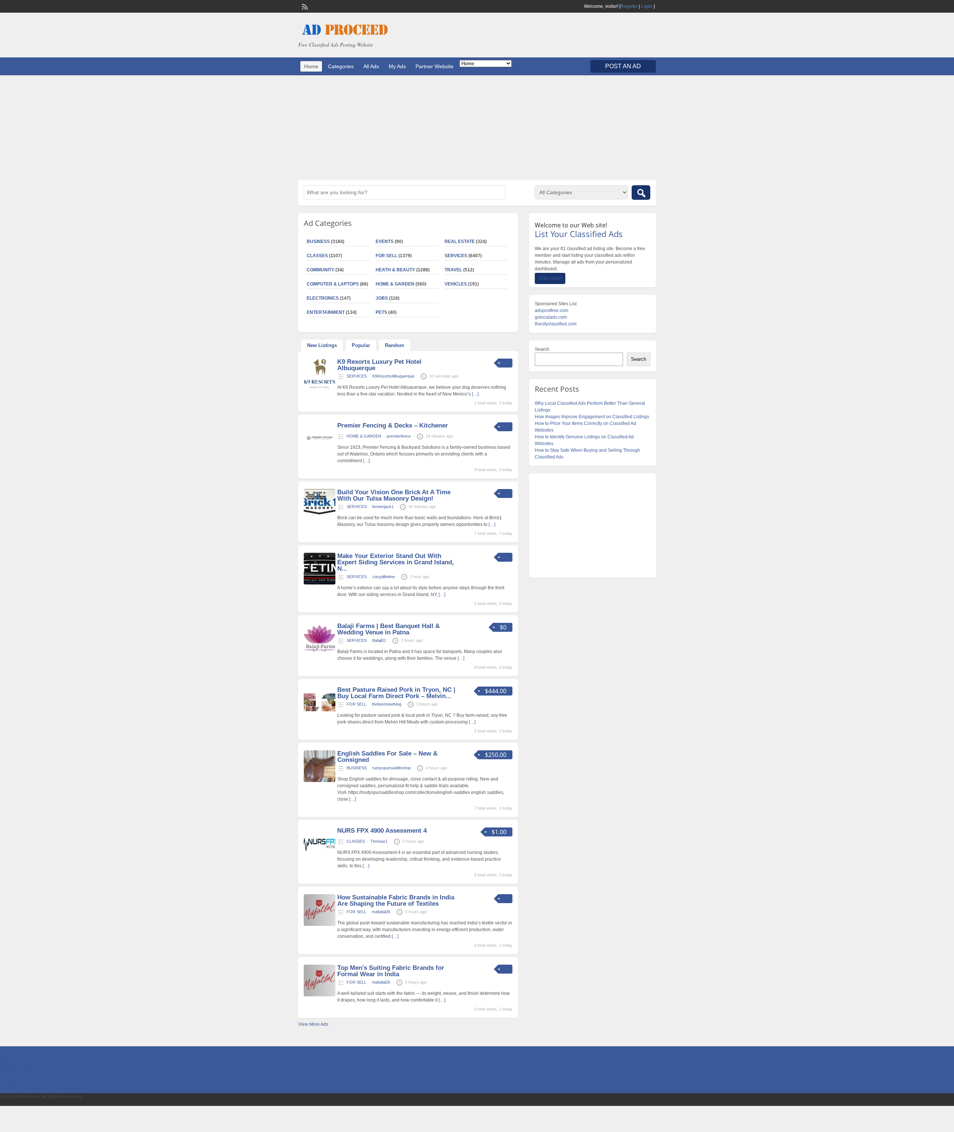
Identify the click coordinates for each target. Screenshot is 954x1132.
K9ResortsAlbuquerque (393, 376)
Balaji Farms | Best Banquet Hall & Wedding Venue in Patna (388, 629)
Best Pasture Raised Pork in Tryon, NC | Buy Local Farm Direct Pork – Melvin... (396, 693)
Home (311, 66)
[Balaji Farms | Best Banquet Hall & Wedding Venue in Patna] (319, 653)
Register (629, 6)
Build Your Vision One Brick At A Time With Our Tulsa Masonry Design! (394, 495)
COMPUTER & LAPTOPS (333, 284)
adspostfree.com (551, 310)
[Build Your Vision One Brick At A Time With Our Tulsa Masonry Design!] (319, 514)
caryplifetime (383, 576)
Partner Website (435, 66)
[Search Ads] (641, 192)
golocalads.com (551, 317)
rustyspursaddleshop (391, 768)
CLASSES (317, 255)
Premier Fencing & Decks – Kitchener (392, 425)
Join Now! (550, 278)
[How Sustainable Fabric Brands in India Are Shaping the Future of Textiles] (319, 924)
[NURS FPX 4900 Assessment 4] (319, 857)
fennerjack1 (383, 506)
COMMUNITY (320, 269)
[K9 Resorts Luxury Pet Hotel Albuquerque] (319, 388)
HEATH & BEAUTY (395, 269)
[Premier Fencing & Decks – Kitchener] (319, 452)
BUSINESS (318, 241)
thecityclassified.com (555, 324)
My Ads (397, 66)
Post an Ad (623, 66)
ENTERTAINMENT (326, 312)
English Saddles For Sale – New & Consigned (387, 756)
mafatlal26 (381, 911)
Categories (341, 66)
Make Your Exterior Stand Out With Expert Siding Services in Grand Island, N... (395, 562)
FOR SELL (386, 255)
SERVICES (456, 255)
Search (542, 349)
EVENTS (385, 241)
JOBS (382, 298)
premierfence (399, 436)
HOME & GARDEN (395, 284)
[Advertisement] (477, 127)
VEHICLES (456, 284)
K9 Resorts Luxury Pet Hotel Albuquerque (379, 365)
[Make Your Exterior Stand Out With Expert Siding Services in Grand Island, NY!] (319, 583)
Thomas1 (379, 841)
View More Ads (313, 1024)
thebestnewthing (386, 704)
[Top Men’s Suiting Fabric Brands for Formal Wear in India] (319, 994)
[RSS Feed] (304, 6)
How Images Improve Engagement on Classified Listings (592, 416)
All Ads (371, 66)
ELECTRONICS (323, 298)
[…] (475, 394)
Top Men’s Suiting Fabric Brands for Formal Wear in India (390, 971)
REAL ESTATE (460, 241)
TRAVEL (453, 269)
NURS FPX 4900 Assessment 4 (382, 830)
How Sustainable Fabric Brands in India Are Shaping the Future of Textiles (395, 900)
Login (647, 6)
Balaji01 (379, 640)
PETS (381, 312)
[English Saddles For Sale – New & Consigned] (319, 780)
